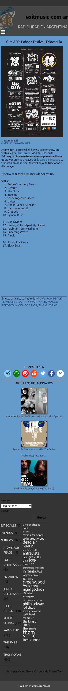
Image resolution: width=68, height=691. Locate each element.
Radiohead (11, 630)
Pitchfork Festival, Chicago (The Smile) (34, 488)
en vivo (7, 302)
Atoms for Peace (10, 142)
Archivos (6, 501)
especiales (8, 525)
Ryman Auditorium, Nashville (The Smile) (34, 449)
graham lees (28, 567)
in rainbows (32, 571)
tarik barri (29, 614)
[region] (34, 337)
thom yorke (48, 305)
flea (17, 302)
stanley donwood (32, 610)
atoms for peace (49, 298)
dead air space (30, 543)
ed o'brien (30, 549)
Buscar (5, 510)
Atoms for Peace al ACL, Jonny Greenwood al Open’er (34, 416)
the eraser (28, 617)
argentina (26, 532)
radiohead (29, 607)
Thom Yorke (12, 654)
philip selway (33, 603)
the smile (29, 628)
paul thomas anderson (32, 600)
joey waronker (34, 302)
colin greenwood (33, 538)
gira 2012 (28, 564)
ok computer (28, 596)
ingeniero (39, 567)
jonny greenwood (34, 580)
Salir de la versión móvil (34, 686)
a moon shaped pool (31, 526)
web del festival (49, 159)
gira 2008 (35, 557)
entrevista (31, 553)
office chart (28, 593)
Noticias (26, 142)
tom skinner (31, 639)
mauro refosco (31, 585)
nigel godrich (26, 305)
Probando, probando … (34, 455)
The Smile (10, 642)
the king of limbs (30, 623)
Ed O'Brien (10, 576)
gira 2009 (29, 560)
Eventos (7, 533)
